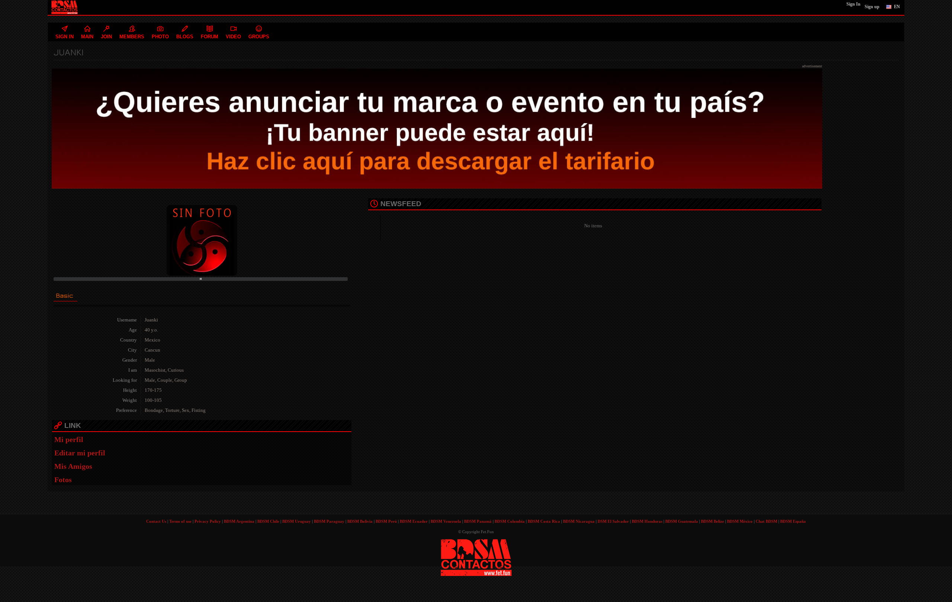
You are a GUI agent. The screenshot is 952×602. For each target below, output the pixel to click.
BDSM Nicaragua (579, 521)
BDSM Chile (268, 521)
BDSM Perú (386, 521)
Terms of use (180, 521)
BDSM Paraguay (329, 521)
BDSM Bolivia (360, 521)
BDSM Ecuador (414, 521)
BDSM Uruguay (296, 521)
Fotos (63, 479)
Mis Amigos (73, 466)
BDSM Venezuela (446, 521)
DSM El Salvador (613, 521)
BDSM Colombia (510, 521)
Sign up (872, 6)
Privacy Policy (207, 521)
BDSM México (740, 521)
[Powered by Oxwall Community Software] (476, 557)
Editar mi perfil (79, 453)
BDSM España (793, 521)
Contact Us (156, 521)
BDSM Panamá (478, 521)
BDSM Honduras (647, 521)
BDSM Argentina (239, 521)
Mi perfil (68, 439)
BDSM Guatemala (681, 521)
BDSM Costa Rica (544, 521)
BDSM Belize (712, 521)
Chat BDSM (766, 521)
